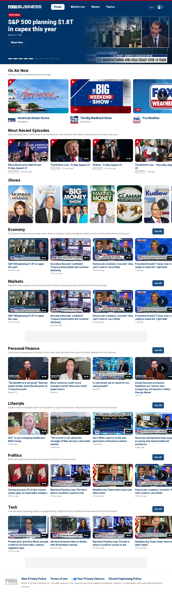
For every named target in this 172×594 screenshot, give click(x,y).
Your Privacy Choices (90, 578)
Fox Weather (151, 118)
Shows (95, 6)
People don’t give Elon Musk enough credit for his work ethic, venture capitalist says (28, 544)
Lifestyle (16, 403)
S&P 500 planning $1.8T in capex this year (40, 26)
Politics (15, 455)
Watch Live (78, 6)
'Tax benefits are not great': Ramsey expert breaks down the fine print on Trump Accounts (28, 386)
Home (58, 6)
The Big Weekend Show (96, 118)
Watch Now (17, 42)
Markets (15, 281)
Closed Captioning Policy (125, 578)
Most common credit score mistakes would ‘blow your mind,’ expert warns (68, 386)
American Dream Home (33, 118)
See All (158, 231)
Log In (151, 7)
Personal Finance (23, 348)
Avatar (159, 7)
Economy (16, 229)
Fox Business (11, 582)
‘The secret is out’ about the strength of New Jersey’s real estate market (70, 441)
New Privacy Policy (34, 578)
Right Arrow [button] (162, 96)
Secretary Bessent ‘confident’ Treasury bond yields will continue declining (69, 267)
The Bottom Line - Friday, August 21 (70, 165)
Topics (110, 6)
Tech (12, 507)
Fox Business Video (24, 7)
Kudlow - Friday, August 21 (107, 165)
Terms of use (59, 578)
